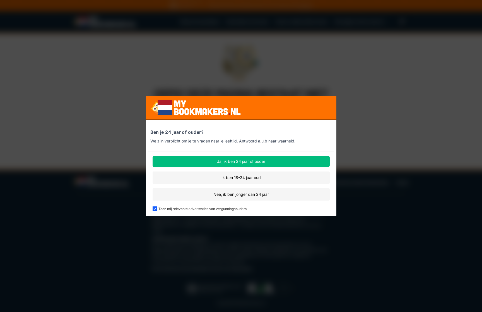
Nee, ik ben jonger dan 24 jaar (241, 194)
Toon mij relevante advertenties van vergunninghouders (202, 209)
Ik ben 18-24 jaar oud (241, 177)
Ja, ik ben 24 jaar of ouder (241, 161)
